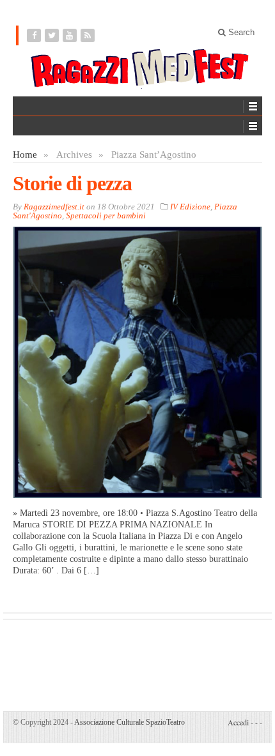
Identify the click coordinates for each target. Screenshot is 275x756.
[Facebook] (35, 35)
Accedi (238, 722)
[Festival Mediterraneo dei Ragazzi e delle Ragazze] (137, 69)
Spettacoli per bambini (106, 215)
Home (25, 154)
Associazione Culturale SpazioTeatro (129, 722)
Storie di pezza (72, 183)
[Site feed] (89, 35)
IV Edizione (190, 206)
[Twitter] (53, 35)
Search (240, 32)
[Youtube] (71, 35)
